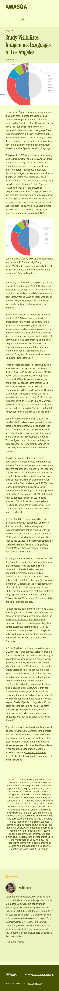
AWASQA (16, 6)
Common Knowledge (43, 974)
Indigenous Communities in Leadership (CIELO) (29, 134)
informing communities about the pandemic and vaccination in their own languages (28, 620)
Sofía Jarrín (11, 59)
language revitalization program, (36, 651)
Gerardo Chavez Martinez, (38, 400)
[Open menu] (7, 17)
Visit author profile (14, 941)
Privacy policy (35, 983)
